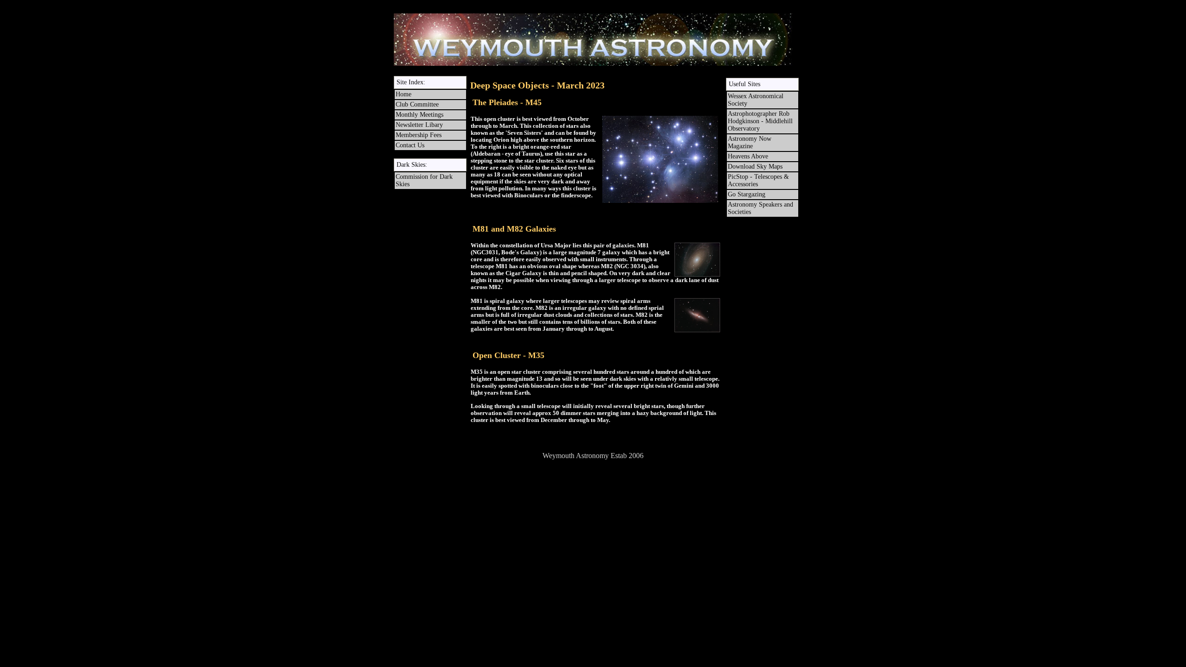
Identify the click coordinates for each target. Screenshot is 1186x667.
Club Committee (417, 104)
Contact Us (410, 145)
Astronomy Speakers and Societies (760, 208)
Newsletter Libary (419, 124)
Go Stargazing (746, 194)
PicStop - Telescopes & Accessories (759, 180)
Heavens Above (748, 156)
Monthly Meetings (419, 114)
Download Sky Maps (755, 166)
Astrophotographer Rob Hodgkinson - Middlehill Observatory (760, 121)
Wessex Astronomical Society (755, 100)
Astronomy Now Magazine (749, 142)
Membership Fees (419, 135)
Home (403, 94)
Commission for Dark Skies (424, 180)
